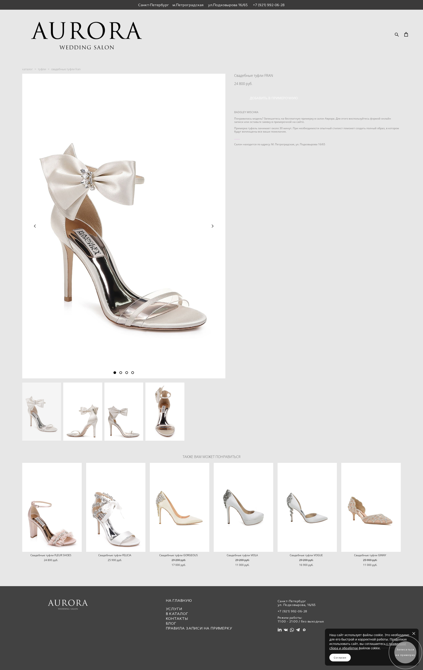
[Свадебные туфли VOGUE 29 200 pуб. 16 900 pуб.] (307, 507)
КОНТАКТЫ (177, 618)
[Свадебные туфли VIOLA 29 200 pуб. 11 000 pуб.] (243, 507)
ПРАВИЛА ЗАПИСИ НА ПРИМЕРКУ (199, 628)
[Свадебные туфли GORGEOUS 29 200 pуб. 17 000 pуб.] (179, 507)
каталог (27, 69)
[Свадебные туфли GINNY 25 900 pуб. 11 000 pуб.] (371, 507)
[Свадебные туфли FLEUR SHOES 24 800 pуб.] (52, 507)
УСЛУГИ (174, 609)
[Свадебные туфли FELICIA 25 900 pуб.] (116, 507)
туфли (42, 69)
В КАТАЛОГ (177, 613)
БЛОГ (171, 623)
